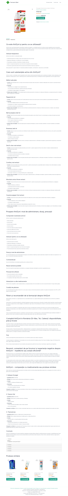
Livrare (41, 488)
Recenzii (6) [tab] (13, 39)
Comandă (40, 18)
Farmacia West (14, 2)
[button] (32, 9)
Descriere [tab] (8, 39)
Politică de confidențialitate (15, 488)
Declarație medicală (54, 488)
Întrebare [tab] (9, 438)
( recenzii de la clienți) (45, 13)
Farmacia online (49, 2)
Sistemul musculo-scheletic (45, 8)
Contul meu (56, 2)
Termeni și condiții (23, 488)
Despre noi (38, 488)
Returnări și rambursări (46, 488)
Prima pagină (38, 8)
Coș (60, 2)
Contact (34, 488)
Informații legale (29, 488)
